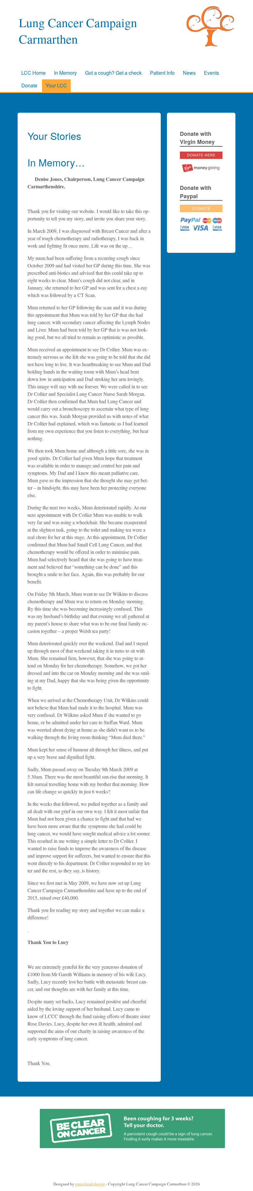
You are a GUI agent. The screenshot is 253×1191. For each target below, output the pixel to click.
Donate (29, 85)
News (189, 72)
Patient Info (162, 72)
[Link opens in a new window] (201, 172)
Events (211, 72)
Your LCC (56, 85)
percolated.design (90, 1184)
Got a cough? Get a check (113, 72)
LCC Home (33, 72)
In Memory (65, 72)
